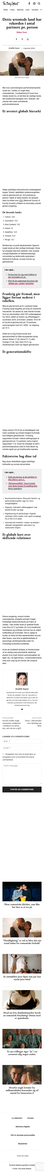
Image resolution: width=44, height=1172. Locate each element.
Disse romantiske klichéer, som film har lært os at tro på (22, 906)
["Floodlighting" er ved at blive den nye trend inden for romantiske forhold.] (22, 927)
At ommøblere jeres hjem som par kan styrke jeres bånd (22, 978)
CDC (21, 200)
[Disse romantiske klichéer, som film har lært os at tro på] (22, 891)
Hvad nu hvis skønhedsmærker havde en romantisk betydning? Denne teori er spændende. (22, 1015)
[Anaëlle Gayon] (22, 679)
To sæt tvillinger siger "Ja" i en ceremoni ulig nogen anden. (22, 1053)
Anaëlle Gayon (14, 48)
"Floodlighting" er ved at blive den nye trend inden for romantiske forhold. (22, 942)
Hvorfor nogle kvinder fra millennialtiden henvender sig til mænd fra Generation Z (22, 1090)
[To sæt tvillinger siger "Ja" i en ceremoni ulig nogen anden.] (22, 1038)
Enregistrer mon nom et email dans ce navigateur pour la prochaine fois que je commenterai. (19, 757)
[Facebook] (29, 4)
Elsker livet (22, 32)
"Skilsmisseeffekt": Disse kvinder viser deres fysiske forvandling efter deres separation (22, 486)
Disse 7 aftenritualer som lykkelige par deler (33, 723)
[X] (22, 39)
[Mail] (22, 709)
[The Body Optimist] (11, 3)
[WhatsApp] (27, 39)
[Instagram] (34, 4)
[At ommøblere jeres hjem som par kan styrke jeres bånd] (22, 963)
